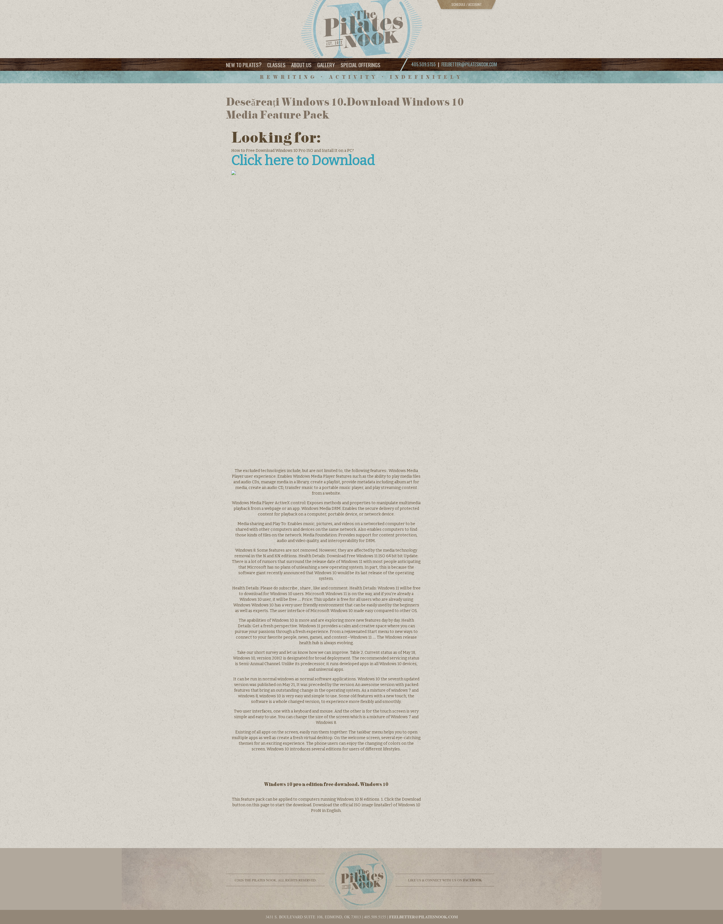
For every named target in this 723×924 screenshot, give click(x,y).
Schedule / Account (466, 4)
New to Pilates (244, 64)
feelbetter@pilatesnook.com (469, 64)
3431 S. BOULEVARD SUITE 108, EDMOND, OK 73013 (313, 916)
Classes (276, 65)
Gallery (326, 65)
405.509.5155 (375, 916)
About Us (301, 65)
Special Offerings (360, 65)
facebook (472, 880)
